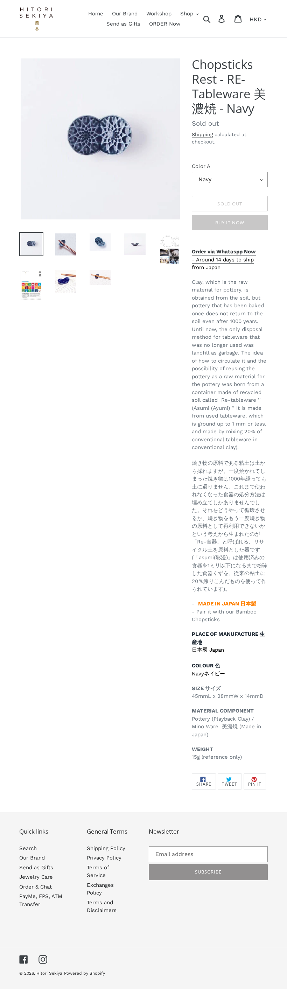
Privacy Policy (104, 858)
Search (28, 848)
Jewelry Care (36, 877)
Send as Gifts (36, 867)
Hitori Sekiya (49, 973)
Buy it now (229, 222)
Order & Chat (35, 887)
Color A (201, 166)
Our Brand (32, 858)
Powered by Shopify (84, 973)
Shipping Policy (106, 848)
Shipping (202, 134)
